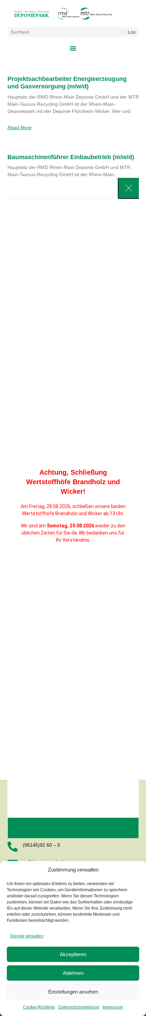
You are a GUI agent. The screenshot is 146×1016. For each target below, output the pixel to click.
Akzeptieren (73, 954)
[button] (73, 48)
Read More (19, 127)
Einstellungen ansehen (73, 992)
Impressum (113, 1007)
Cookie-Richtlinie (39, 1007)
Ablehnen (73, 973)
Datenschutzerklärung (78, 1007)
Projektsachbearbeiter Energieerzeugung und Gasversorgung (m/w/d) (67, 82)
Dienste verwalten (26, 936)
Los (131, 32)
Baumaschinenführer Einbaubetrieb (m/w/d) (70, 157)
